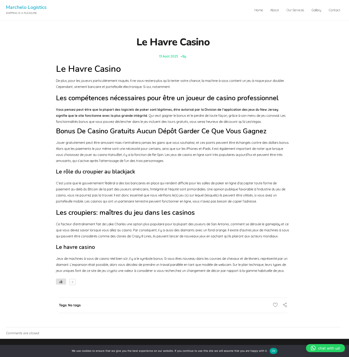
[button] (325, 348)
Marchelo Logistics (26, 7)
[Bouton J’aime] (61, 282)
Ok (273, 350)
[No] (344, 351)
